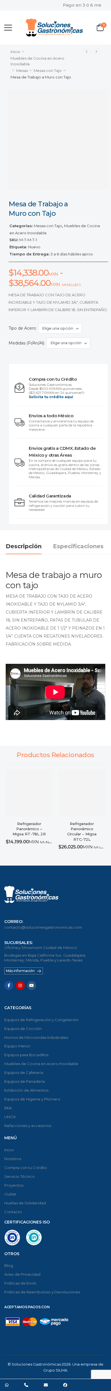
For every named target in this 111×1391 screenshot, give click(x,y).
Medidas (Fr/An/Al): (27, 343)
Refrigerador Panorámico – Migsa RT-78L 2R (29, 828)
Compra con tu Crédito (25, 1167)
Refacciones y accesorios (27, 1125)
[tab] (29, 546)
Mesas (22, 70)
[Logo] (54, 28)
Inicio (15, 51)
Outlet (10, 1194)
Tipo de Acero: (23, 328)
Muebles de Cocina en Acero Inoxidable (41, 1063)
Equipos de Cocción (23, 1028)
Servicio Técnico (19, 1176)
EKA (8, 1108)
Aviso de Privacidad (22, 1274)
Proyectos (13, 1185)
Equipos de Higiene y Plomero (32, 1099)
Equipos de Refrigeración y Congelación (41, 1019)
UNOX (10, 1116)
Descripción (24, 546)
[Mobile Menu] (8, 27)
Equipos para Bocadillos (26, 1055)
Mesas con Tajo (48, 70)
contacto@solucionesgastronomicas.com (43, 927)
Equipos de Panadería (24, 1081)
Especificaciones (78, 546)
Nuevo (34, 247)
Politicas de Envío (20, 1283)
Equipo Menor (17, 1046)
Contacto (13, 1211)
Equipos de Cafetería (23, 1072)
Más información (20, 971)
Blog (8, 1265)
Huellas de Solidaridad (25, 1203)
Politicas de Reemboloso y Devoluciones (42, 1292)
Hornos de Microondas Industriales (36, 1037)
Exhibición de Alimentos (26, 1090)
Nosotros (12, 1158)
